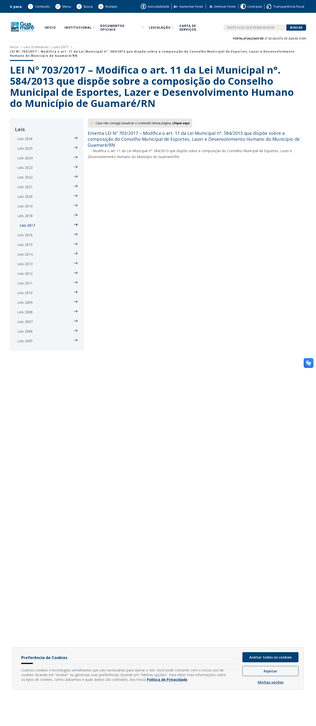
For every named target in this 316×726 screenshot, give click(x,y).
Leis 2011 (25, 283)
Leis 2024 (25, 158)
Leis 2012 (25, 273)
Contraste (254, 6)
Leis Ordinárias (36, 47)
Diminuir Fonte (225, 6)
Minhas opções (270, 682)
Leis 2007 (25, 321)
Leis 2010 (25, 292)
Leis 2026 (25, 138)
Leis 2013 (25, 264)
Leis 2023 (25, 167)
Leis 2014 (25, 254)
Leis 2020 (25, 196)
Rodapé (108, 6)
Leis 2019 (25, 206)
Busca (85, 6)
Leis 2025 (25, 148)
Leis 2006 (25, 331)
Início (50, 27)
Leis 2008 (25, 312)
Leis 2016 (25, 235)
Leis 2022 (25, 177)
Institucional (78, 27)
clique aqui (181, 123)
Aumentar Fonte (191, 6)
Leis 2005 (25, 341)
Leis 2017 (61, 47)
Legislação (160, 27)
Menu (64, 6)
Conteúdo (40, 6)
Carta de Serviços (187, 27)
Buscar (296, 27)
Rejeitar (270, 671)
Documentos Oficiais (112, 27)
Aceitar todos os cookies (270, 657)
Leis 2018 (25, 215)
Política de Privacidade (167, 679)
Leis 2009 (25, 302)
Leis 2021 (25, 186)
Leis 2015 (25, 244)
